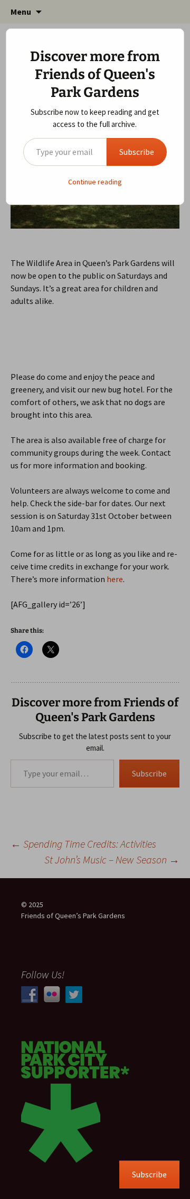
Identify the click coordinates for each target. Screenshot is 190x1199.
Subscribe (136, 151)
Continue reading (95, 181)
